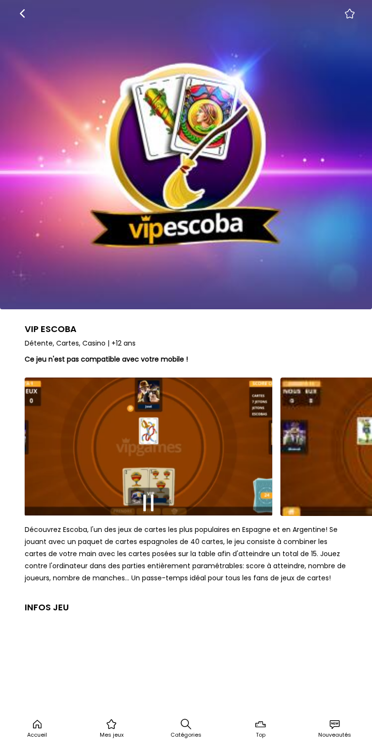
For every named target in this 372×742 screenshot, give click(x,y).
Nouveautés (334, 735)
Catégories (186, 735)
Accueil (37, 735)
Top (260, 735)
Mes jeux (112, 735)
